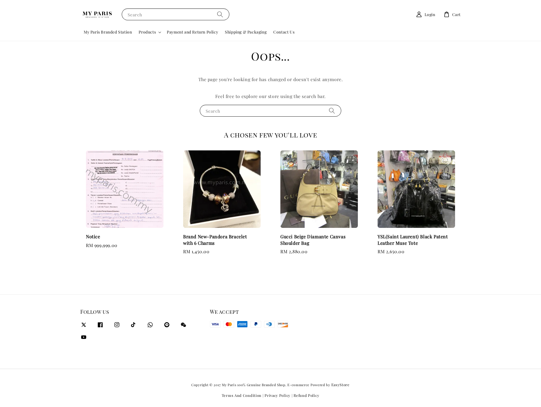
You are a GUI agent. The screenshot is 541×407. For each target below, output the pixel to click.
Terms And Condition (241, 395)
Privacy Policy (278, 395)
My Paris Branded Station (108, 32)
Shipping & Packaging (246, 32)
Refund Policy (306, 395)
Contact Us (283, 32)
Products (147, 32)
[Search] (220, 14)
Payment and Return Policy (192, 32)
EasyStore (340, 384)
